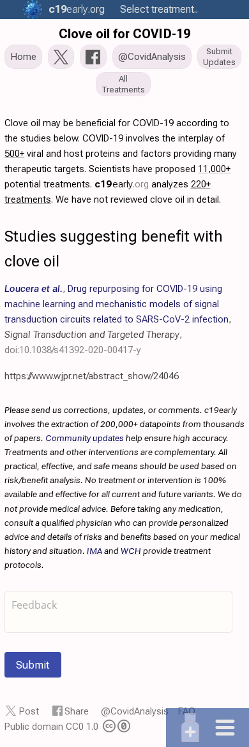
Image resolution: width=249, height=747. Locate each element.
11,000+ (214, 169)
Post (29, 711)
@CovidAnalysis (135, 711)
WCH (131, 551)
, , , (117, 319)
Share (76, 711)
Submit (33, 664)
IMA (94, 551)
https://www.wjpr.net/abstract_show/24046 (91, 376)
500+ (14, 153)
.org (77, 9)
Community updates (84, 438)
